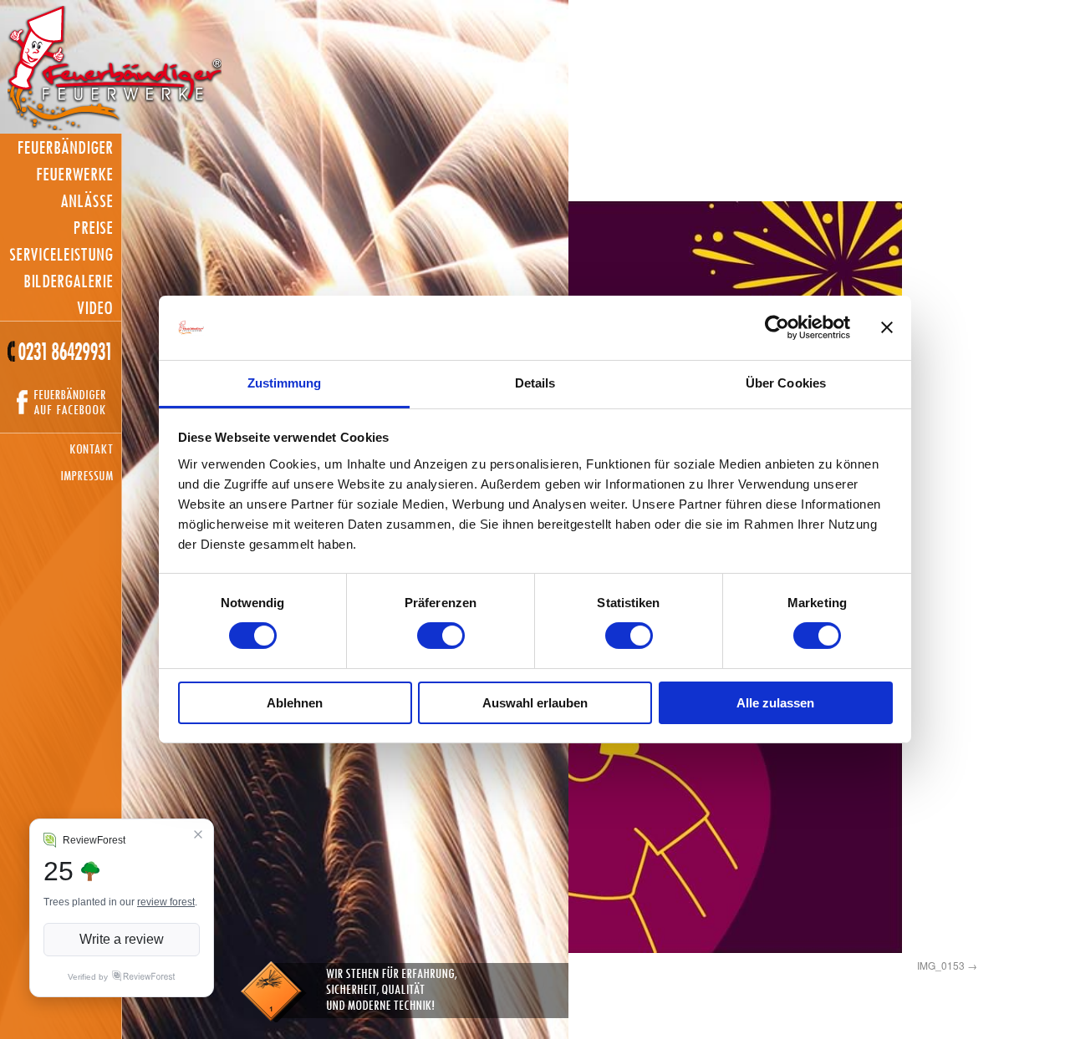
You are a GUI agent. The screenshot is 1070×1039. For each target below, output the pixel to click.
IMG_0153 (941, 965)
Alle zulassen (775, 703)
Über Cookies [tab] (786, 383)
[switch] (441, 635)
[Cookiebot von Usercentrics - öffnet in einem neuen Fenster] (777, 327)
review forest (166, 902)
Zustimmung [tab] (284, 383)
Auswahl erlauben (535, 703)
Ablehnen (295, 703)
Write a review (121, 939)
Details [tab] (535, 383)
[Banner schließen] (887, 327)
